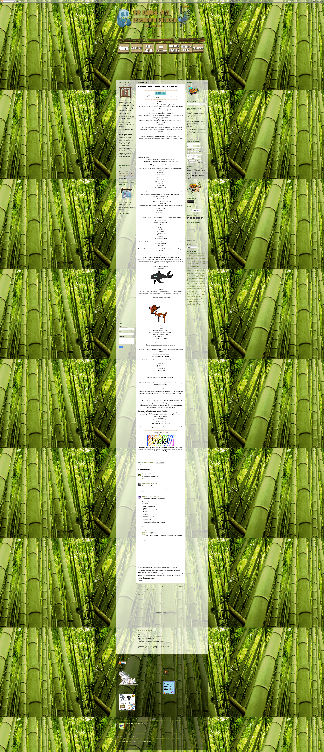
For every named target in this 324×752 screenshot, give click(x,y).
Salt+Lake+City (196, 210)
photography (202, 290)
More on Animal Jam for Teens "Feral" (129, 719)
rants (200, 296)
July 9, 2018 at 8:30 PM (153, 483)
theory (204, 298)
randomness (194, 296)
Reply (143, 478)
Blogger (201, 748)
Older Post (180, 586)
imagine (193, 277)
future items (190, 273)
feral (191, 272)
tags (201, 298)
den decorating (194, 268)
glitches (196, 273)
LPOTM (197, 283)
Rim (188, 298)
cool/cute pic (190, 265)
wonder (195, 304)
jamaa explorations (192, 278)
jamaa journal (201, 278)
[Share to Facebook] (162, 462)
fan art (199, 270)
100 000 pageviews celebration (195, 253)
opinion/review (198, 288)
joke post (199, 281)
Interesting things (200, 277)
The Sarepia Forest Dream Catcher (128, 737)
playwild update (191, 291)
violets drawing (201, 301)
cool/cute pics (197, 265)
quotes (188, 296)
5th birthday (189, 257)
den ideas (202, 268)
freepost (197, 272)
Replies (146, 530)
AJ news (195, 257)
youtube (199, 304)
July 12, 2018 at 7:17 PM (153, 496)
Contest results (145, 465)
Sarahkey (144, 483)
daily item (195, 266)
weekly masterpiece (193, 303)
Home (161, 586)
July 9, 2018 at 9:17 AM (155, 474)
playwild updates (200, 291)
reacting (203, 296)
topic (196, 299)
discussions (190, 270)
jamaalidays (194, 282)
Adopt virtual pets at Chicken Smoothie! (127, 688)
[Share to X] (160, 462)
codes (199, 261)
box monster (202, 260)
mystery (193, 286)
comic (203, 261)
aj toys (198, 257)
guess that (200, 273)
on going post (191, 288)
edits (194, 270)
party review (194, 290)
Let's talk (203, 281)
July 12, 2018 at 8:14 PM (159, 533)
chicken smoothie (191, 261)
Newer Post (142, 586)
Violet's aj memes (201, 299)
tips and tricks (191, 299)
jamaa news (190, 280)
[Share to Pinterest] (163, 462)
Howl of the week (194, 275)
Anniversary (201, 258)
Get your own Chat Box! (143, 630)
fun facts (202, 272)
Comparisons (190, 263)
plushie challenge (191, 293)
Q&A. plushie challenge (196, 294)
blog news (195, 260)
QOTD (203, 295)
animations (195, 258)
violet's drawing (192, 301)
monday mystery (198, 285)
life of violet (190, 283)
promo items (203, 293)
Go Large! (150, 630)
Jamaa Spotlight (198, 280)
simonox (190, 748)
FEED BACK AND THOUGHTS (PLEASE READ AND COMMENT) (135, 741)
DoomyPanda (145, 474)
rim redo (192, 298)
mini (201, 283)
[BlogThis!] (159, 462)
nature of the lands (200, 286)
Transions (144, 496)
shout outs (197, 298)
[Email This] (157, 462)
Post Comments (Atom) (150, 590)
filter (194, 272)
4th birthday (203, 255)
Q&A (188, 294)
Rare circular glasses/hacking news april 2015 (136, 723)
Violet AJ (148, 533)
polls (198, 293)
